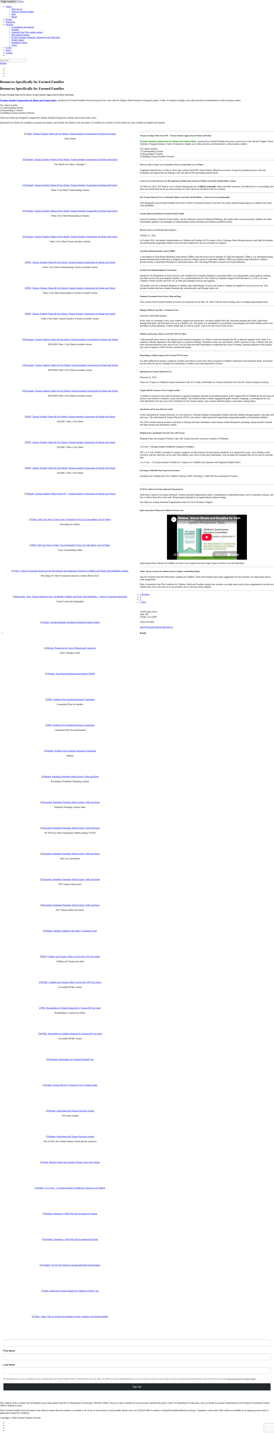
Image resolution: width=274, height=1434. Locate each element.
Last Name (9, 1365)
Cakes (14, 45)
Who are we (16, 9)
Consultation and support (22, 27)
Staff (13, 14)
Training (15, 29)
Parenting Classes (19, 42)
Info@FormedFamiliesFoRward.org (156, 627)
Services (9, 24)
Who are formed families (22, 11)
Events (9, 19)
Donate (3, 63)
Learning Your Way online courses (27, 32)
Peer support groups (20, 35)
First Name (9, 1351)
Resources (10, 22)
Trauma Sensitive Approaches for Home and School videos (28, 100)
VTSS (8, 47)
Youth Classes (17, 40)
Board (14, 17)
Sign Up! (137, 1387)
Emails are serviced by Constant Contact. (241, 1379)
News (8, 50)
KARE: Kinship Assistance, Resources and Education (35, 37)
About (8, 6)
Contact (9, 53)
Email (143, 633)
